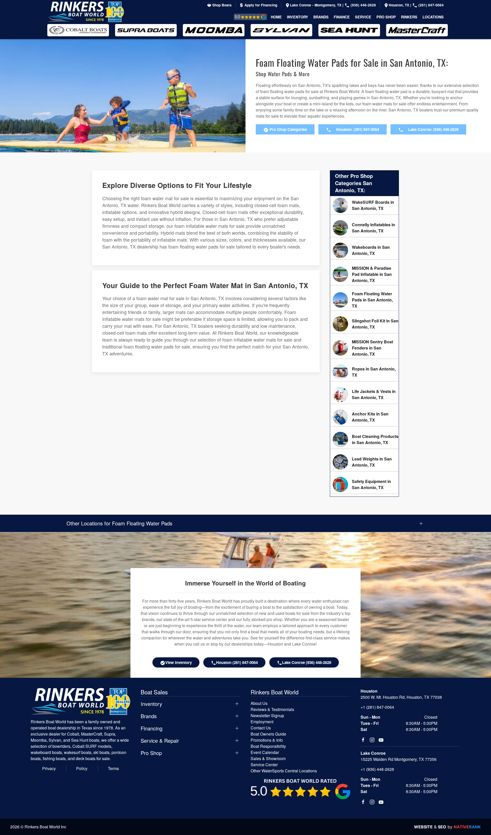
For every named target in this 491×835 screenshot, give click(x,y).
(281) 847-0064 (430, 5)
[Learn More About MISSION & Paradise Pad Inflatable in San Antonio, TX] (364, 274)
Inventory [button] (297, 16)
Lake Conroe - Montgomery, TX (316, 5)
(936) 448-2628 (363, 5)
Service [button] (363, 16)
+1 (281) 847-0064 (377, 707)
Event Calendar (265, 752)
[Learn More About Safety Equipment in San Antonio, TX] (364, 484)
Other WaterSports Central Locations (284, 771)
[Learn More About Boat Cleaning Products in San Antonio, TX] (364, 439)
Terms (113, 768)
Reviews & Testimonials (244, 16)
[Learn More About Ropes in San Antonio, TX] (364, 372)
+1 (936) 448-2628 (377, 769)
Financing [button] (151, 728)
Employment (262, 722)
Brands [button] (321, 16)
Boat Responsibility (268, 746)
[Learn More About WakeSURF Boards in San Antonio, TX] (364, 205)
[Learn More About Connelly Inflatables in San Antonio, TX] (364, 228)
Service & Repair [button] (160, 740)
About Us (259, 703)
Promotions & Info (267, 740)
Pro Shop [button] (386, 16)
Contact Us (261, 728)
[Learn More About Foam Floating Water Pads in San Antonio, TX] (364, 300)
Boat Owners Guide (268, 734)
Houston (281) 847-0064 (237, 662)
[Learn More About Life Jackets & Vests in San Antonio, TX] (364, 394)
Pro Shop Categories (288, 129)
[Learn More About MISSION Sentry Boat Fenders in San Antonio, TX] (364, 348)
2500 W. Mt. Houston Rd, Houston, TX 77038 (401, 697)
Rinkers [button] (409, 16)
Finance (342, 16)
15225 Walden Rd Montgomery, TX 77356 (399, 759)
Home (276, 16)
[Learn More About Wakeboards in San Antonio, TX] (364, 250)
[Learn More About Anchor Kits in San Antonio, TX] (364, 417)
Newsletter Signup (267, 715)
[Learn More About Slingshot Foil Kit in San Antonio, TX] (364, 324)
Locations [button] (433, 16)
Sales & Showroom (268, 758)
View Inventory (178, 662)
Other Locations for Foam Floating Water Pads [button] (119, 523)
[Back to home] (85, 12)
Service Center (264, 765)
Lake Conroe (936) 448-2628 (306, 662)
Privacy (49, 768)
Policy (81, 768)
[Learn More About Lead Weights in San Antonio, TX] (364, 462)
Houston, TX (399, 5)
